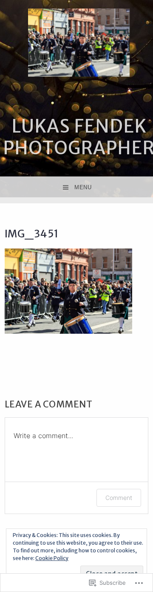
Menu (82, 187)
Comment (118, 497)
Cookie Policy (51, 558)
